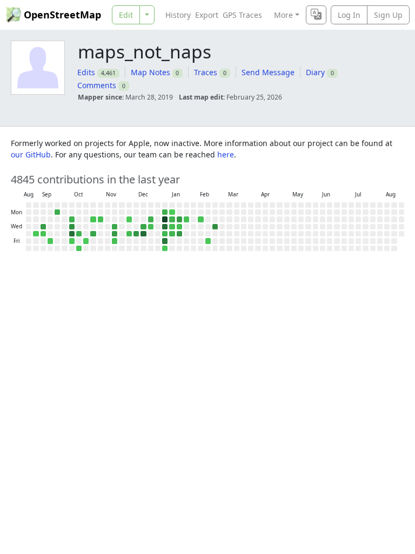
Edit (126, 15)
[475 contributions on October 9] (72, 233)
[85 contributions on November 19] (114, 226)
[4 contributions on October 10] (72, 240)
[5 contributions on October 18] (79, 248)
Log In (349, 15)
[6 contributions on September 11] (43, 233)
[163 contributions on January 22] (179, 233)
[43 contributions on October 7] (72, 219)
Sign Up (388, 15)
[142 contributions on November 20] (114, 233)
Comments (96, 85)
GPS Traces (242, 15)
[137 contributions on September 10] (43, 226)
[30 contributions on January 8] (165, 233)
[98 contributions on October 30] (93, 233)
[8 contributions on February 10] (200, 219)
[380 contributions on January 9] (165, 240)
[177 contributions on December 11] (136, 233)
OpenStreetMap (62, 14)
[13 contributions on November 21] (114, 240)
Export (206, 15)
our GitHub (31, 154)
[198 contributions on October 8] (72, 226)
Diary (315, 72)
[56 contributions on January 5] (165, 212)
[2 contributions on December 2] (129, 219)
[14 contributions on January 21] (179, 226)
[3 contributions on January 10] (165, 248)
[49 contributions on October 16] (79, 233)
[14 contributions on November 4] (100, 219)
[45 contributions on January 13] (172, 219)
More (283, 15)
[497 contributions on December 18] (143, 233)
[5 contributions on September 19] (50, 240)
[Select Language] (316, 14)
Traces (205, 72)
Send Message (268, 72)
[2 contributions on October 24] (86, 240)
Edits (86, 72)
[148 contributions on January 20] (179, 219)
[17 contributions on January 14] (172, 226)
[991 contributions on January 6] (165, 219)
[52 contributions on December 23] (150, 219)
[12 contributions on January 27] (186, 219)
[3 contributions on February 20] (208, 240)
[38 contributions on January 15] (172, 233)
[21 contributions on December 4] (129, 233)
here (225, 154)
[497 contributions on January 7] (165, 226)
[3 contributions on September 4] (35, 233)
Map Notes (150, 72)
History (178, 15)
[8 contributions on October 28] (93, 219)
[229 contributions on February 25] (215, 226)
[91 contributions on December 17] (143, 226)
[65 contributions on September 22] (57, 212)
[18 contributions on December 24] (150, 226)
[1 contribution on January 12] (172, 212)
